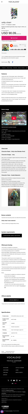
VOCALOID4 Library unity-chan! (7, 352)
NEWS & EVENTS (19, 372)
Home (2, 351)
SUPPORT (5, 374)
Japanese (13, 24)
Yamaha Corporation (10, 390)
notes (10, 40)
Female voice (9, 24)
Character (15, 67)
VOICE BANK (5, 370)
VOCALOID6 (5, 367)
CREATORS (5, 372)
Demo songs (9, 67)
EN (15, 383)
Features (4, 67)
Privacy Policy (4, 398)
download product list (10, 351)
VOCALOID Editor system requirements (11, 235)
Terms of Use (3, 402)
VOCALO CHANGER (20, 367)
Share (12, 62)
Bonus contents (21, 67)
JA (12, 383)
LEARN (17, 370)
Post (9, 62)
